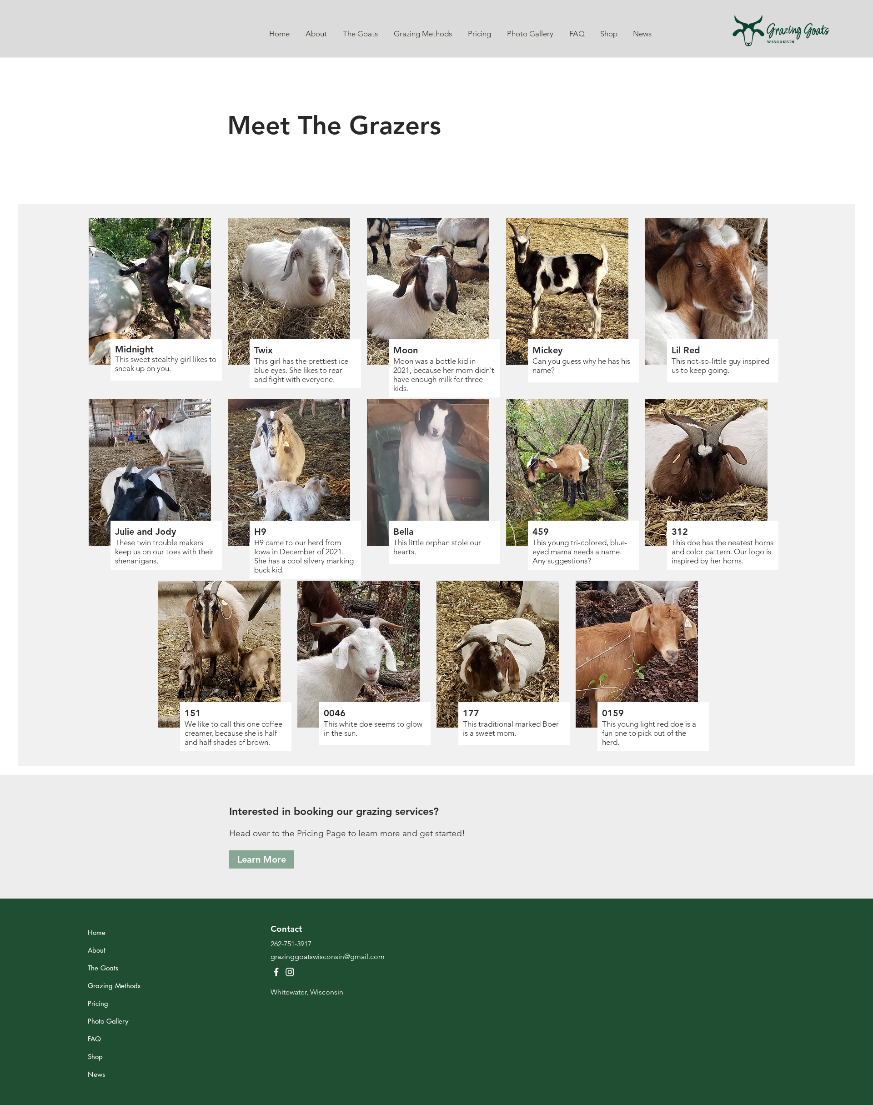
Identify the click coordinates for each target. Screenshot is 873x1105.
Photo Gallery (108, 1021)
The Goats (103, 968)
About (96, 950)
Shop (95, 1056)
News (96, 1074)
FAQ (94, 1039)
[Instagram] (290, 972)
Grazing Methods (114, 985)
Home (96, 932)
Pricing (98, 1003)
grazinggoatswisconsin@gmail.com (328, 956)
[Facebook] (276, 972)
